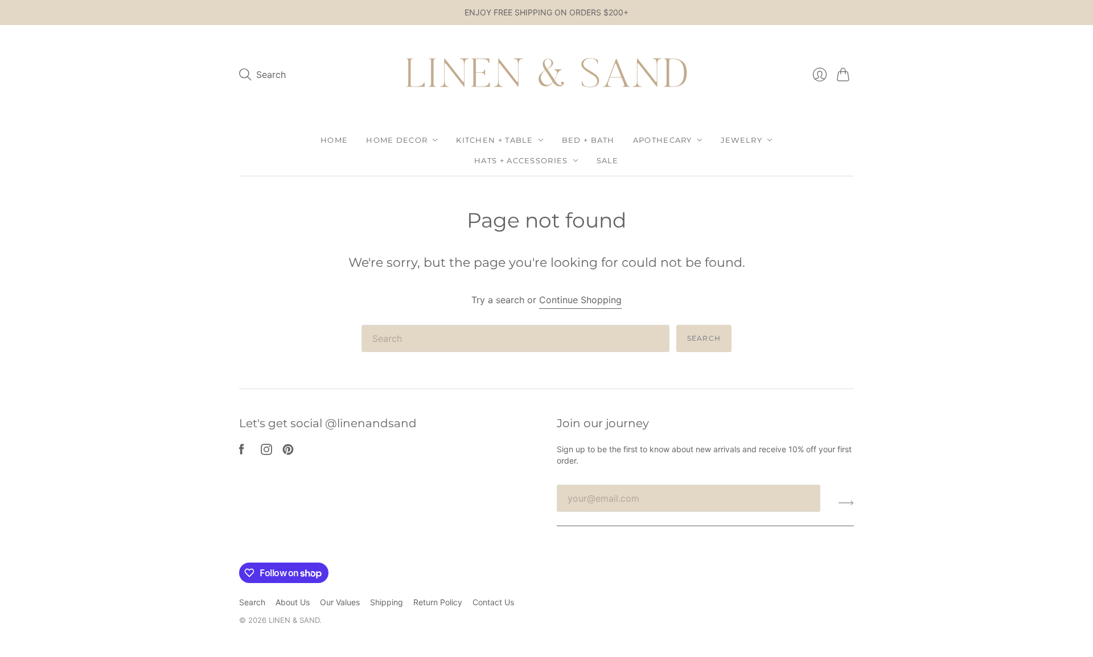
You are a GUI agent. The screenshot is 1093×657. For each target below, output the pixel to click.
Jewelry (741, 139)
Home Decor (397, 139)
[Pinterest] (288, 451)
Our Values (340, 602)
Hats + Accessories (521, 160)
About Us (293, 602)
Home (334, 139)
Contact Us (493, 602)
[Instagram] (266, 451)
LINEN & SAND (294, 620)
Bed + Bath (588, 139)
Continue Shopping (580, 299)
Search (704, 338)
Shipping (386, 602)
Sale (608, 160)
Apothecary (662, 139)
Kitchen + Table (494, 139)
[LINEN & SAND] (546, 74)
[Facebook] (241, 451)
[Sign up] (846, 503)
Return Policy (437, 602)
